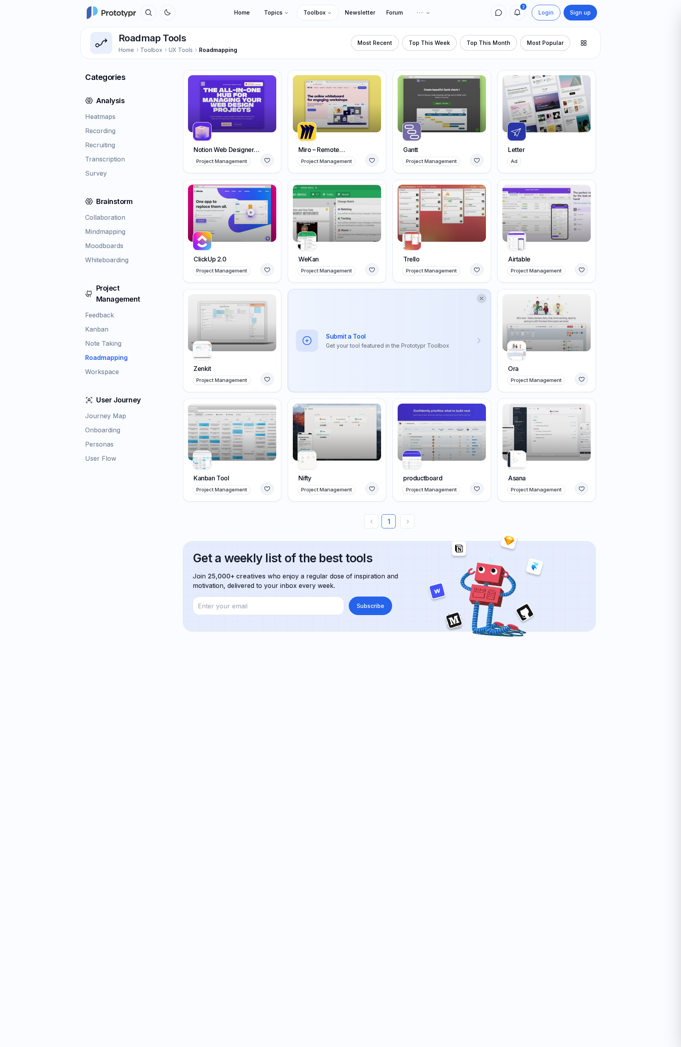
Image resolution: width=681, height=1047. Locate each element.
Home (242, 12)
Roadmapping (218, 49)
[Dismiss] (481, 298)
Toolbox (314, 12)
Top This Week (429, 42)
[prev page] (371, 521)
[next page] (407, 521)
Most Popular (545, 42)
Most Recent (374, 42)
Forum (394, 12)
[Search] (148, 12)
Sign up (580, 12)
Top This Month (488, 42)
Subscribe (370, 605)
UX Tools (181, 49)
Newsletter (360, 12)
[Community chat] (498, 12)
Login (546, 12)
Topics (273, 12)
